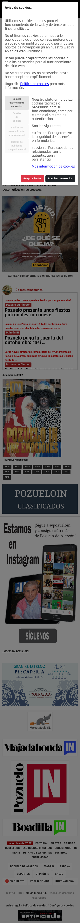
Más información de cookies (53, 166)
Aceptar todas (32, 178)
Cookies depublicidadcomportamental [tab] (17, 146)
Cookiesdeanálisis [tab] (17, 117)
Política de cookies (34, 84)
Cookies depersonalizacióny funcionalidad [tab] (17, 131)
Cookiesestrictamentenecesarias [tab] (17, 103)
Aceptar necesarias (60, 178)
